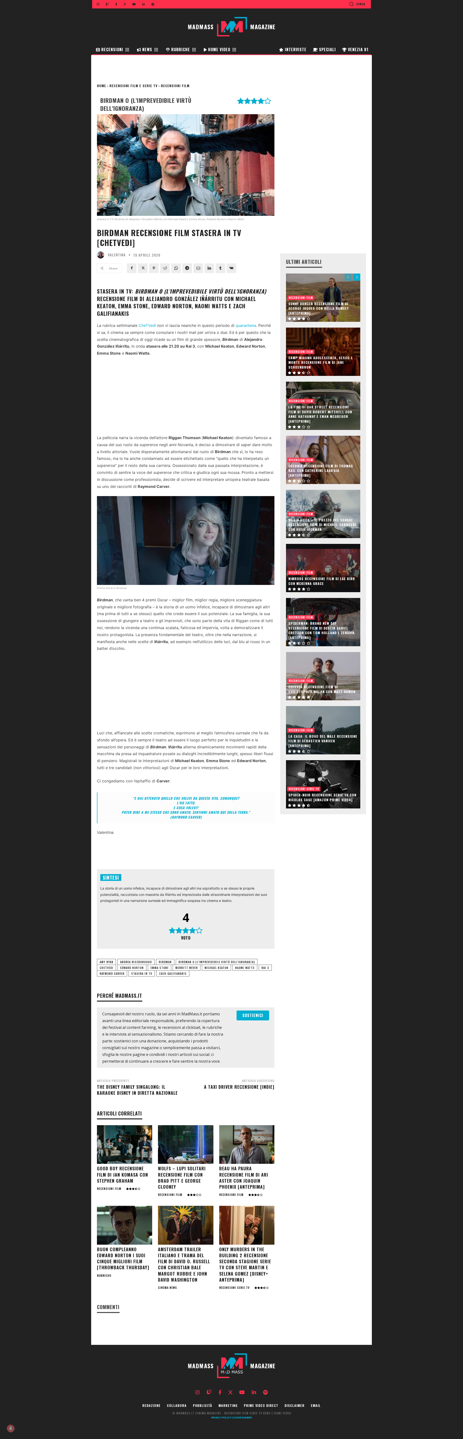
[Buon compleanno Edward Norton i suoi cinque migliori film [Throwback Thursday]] (124, 1225)
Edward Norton (132, 968)
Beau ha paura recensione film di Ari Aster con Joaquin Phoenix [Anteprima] (243, 1177)
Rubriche (104, 1275)
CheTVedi (147, 325)
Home (101, 85)
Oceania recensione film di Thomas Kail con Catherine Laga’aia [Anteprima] (320, 470)
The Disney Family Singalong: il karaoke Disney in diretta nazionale (137, 1090)
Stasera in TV (141, 973)
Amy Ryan (106, 962)
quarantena (246, 325)
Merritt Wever (186, 968)
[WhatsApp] (176, 268)
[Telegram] (187, 268)
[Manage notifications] (10, 1428)
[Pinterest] (154, 268)
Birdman (165, 962)
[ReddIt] (165, 268)
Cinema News (167, 1287)
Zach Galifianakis (173, 973)
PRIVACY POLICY (221, 1417)
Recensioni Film (175, 85)
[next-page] (356, 277)
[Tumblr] (220, 268)
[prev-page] (348, 277)
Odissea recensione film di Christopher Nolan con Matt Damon (321, 689)
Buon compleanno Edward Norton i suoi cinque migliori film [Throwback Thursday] (123, 1258)
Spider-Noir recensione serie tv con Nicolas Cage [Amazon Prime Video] (322, 797)
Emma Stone (159, 968)
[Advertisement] (185, 397)
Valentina (117, 255)
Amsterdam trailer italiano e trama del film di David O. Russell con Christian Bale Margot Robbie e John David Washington (184, 1264)
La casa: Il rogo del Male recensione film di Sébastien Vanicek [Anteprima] (322, 741)
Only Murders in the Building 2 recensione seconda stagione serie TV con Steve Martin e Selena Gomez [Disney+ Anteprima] (245, 1264)
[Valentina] (102, 255)
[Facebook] (131, 268)
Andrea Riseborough (136, 962)
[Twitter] (143, 268)
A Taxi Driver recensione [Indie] (239, 1087)
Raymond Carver (112, 973)
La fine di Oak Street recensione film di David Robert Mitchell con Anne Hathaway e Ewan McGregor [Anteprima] (320, 414)
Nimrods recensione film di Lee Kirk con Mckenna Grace (321, 581)
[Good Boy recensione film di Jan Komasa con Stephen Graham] (124, 1144)
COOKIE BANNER (242, 1417)
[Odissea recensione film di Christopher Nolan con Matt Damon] (323, 676)
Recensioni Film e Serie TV (133, 85)
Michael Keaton (216, 968)
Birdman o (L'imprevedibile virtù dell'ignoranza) (216, 962)
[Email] (198, 268)
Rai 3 (265, 968)
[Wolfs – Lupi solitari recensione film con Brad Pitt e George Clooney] (185, 1144)
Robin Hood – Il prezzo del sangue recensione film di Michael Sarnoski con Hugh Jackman (322, 524)
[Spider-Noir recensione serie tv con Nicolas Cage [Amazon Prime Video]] (323, 784)
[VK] (231, 268)
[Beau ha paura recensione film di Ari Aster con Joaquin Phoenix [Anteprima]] (246, 1144)
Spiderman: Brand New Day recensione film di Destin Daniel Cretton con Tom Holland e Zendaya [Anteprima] (321, 630)
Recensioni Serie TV (234, 1287)
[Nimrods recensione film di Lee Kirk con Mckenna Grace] (323, 568)
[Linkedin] (209, 268)
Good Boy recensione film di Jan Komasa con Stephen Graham (122, 1174)
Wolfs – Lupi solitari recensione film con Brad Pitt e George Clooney (182, 1177)
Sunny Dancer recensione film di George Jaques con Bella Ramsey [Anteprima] (318, 308)
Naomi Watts (245, 968)
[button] (357, 3)
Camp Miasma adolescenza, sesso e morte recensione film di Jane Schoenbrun (320, 362)
